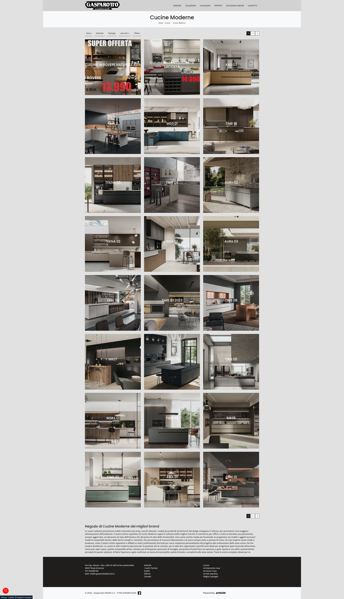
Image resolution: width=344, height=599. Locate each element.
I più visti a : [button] (124, 33)
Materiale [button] (99, 33)
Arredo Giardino (210, 573)
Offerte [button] (137, 33)
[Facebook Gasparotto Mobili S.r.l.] (139, 593)
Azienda (177, 5)
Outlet (147, 571)
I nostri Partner (151, 568)
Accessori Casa (209, 571)
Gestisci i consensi (24, 597)
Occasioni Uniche (235, 5)
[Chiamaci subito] (6, 591)
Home (160, 23)
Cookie (11, 597)
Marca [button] (88, 33)
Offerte (218, 5)
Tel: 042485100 (91, 571)
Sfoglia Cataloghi (210, 576)
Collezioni (190, 5)
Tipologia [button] (111, 33)
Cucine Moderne (179, 23)
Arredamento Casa (211, 568)
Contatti (252, 5)
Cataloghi (205, 5)
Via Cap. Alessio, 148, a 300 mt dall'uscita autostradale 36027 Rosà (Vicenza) (109, 566)
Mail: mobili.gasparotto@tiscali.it (99, 573)
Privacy (4, 597)
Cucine (167, 23)
